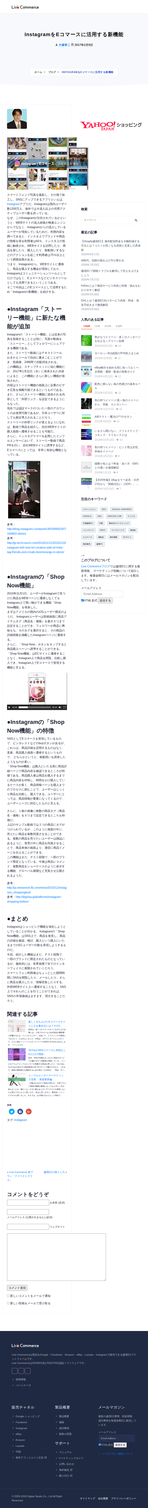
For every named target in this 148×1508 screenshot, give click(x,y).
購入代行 (64, 1475)
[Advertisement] (37, 1147)
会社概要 (103, 1498)
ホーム (38, 72)
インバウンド (88, 530)
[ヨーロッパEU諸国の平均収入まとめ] (87, 356)
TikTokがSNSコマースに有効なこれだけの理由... (47, 1052)
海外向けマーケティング (119, 523)
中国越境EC (88, 523)
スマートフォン (89, 509)
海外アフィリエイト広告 (29, 1457)
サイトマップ (87, 1498)
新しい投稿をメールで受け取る (30, 1303)
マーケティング (118, 530)
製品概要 (63, 1416)
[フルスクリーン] (64, 707)
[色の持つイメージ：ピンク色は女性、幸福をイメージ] (87, 450)
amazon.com (115, 516)
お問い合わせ (66, 1463)
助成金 (133, 530)
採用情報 (20, 1379)
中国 (101, 523)
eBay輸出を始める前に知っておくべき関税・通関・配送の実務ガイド (117, 369)
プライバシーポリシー (123, 1498)
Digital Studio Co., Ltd (39, 1496)
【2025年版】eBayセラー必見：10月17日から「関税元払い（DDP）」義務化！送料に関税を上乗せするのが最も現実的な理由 (118, 482)
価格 (61, 1422)
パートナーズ (23, 1385)
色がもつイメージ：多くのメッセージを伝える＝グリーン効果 (118, 339)
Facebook (21, 1422)
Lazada (19, 1445)
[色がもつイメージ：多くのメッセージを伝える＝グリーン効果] (87, 340)
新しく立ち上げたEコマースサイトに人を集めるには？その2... (46, 1023)
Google (87, 516)
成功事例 (63, 1428)
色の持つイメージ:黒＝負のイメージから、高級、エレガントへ (117, 402)
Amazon (20, 1439)
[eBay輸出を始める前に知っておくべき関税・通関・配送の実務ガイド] (87, 371)
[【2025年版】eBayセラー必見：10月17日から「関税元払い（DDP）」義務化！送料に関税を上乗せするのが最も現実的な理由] (87, 483)
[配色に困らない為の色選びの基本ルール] (87, 387)
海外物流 (64, 1469)
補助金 (101, 537)
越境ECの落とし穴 (54, 1172)
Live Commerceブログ (95, 566)
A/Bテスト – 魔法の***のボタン (113, 416)
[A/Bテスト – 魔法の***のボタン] (87, 420)
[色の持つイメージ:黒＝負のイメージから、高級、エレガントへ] (87, 403)
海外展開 (113, 537)
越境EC (100, 544)
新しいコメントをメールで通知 (30, 1295)
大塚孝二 (64, 44)
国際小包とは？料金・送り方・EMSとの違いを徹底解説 (116, 465)
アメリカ (131, 516)
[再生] (9, 707)
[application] (37, 691)
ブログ (52, 72)
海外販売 (86, 544)
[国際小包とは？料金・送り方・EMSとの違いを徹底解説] (87, 467)
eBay (102, 530)
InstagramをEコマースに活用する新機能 (74, 34)
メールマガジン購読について (117, 1453)
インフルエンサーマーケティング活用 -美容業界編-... (46, 1077)
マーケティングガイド (71, 1458)
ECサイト (127, 537)
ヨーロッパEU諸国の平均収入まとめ (117, 353)
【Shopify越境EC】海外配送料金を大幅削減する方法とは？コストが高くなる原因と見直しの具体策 (111, 245)
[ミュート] (59, 707)
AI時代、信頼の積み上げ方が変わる (102, 260)
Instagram (13, 204)
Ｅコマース (87, 537)
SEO (104, 509)
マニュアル (65, 1452)
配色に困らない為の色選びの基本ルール (118, 386)
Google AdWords (121, 509)
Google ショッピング (27, 1416)
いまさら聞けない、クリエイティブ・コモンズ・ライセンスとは (118, 433)
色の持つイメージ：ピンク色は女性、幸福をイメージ (118, 449)
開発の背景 (65, 1434)
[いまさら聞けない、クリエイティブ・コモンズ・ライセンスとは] (87, 434)
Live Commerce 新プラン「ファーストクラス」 (20, 1176)
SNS (100, 516)
